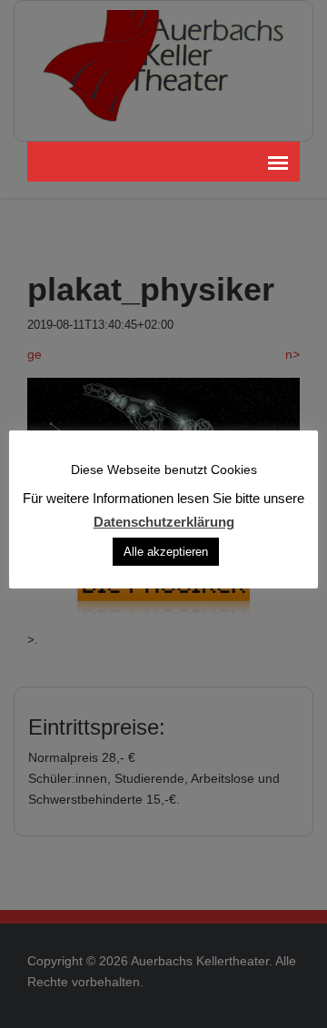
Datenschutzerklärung (164, 521)
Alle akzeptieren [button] (166, 551)
